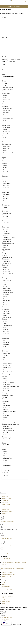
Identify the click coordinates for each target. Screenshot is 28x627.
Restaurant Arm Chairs (8, 118)
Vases (4, 284)
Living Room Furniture (8, 413)
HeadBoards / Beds (7, 161)
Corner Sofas (6, 426)
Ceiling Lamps (6, 300)
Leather (5, 346)
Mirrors (5, 104)
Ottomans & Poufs (7, 428)
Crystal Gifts (6, 269)
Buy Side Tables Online (8, 430)
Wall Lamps (6, 311)
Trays (4, 282)
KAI (4, 340)
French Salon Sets (7, 245)
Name (1, 611)
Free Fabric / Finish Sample (7, 521)
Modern (5, 451)
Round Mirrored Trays (8, 280)
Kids (4, 447)
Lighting (5, 298)
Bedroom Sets (6, 369)
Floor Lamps (6, 304)
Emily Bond (6, 338)
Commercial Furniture (8, 87)
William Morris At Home (8, 237)
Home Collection (7, 239)
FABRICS (5, 235)
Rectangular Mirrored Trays (9, 278)
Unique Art (5, 253)
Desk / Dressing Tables (8, 152)
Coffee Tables (6, 93)
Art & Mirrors (6, 249)
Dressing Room (6, 365)
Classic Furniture (7, 241)
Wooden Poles (6, 261)
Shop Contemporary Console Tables (11, 424)
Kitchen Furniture (7, 407)
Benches (5, 417)
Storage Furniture (7, 437)
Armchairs (5, 91)
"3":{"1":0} (6, 83)
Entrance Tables (6, 99)
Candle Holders (6, 288)
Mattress (5, 163)
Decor (4, 247)
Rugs (4, 443)
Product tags (5, 475)
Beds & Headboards (7, 371)
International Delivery (5, 545)
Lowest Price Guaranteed (6, 538)
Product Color (5, 467)
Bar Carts (5, 409)
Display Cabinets (7, 393)
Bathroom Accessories (8, 292)
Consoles (5, 95)
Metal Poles (6, 259)
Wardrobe (5, 380)
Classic (5, 460)
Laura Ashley (6, 192)
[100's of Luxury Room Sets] (2, 551)
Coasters (5, 267)
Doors (4, 97)
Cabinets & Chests (7, 438)
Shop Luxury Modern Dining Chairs (11, 386)
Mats (4, 449)
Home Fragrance (7, 286)
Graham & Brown (7, 190)
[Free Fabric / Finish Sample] (2, 519)
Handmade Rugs (7, 444)
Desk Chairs (6, 401)
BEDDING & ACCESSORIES (10, 180)
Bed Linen (5, 321)
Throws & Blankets (7, 325)
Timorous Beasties (7, 203)
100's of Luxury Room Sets (7, 553)
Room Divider (6, 110)
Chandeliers (6, 302)
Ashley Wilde (6, 222)
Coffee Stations (6, 146)
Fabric (4, 327)
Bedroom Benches (7, 367)
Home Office (6, 397)
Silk (4, 357)
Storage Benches (7, 441)
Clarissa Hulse (6, 187)
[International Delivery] (2, 543)
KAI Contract (6, 342)
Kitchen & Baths (7, 290)
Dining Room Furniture (8, 382)
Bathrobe (5, 319)
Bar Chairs (5, 120)
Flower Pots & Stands (8, 273)
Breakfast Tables (7, 144)
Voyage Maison (6, 205)
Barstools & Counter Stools (9, 411)
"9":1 (4, 85)
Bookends (5, 265)
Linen (4, 349)
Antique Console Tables (8, 243)
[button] (25, 3)
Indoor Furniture (7, 101)
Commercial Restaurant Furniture (10, 117)
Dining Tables (6, 127)
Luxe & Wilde (6, 194)
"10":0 (4, 79)
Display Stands (6, 271)
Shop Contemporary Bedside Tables (11, 374)
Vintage (5, 453)
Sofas (4, 114)
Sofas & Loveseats (7, 432)
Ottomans (5, 106)
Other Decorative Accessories (9, 276)
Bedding (5, 181)
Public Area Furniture (8, 89)
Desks (4, 403)
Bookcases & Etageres (8, 399)
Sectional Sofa (6, 131)
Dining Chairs (6, 125)
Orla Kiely (5, 196)
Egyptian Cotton (7, 317)
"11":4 (4, 81)
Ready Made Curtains (8, 221)
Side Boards (6, 169)
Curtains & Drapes (7, 257)
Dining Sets (6, 388)
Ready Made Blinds (7, 215)
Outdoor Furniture (7, 108)
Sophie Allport (6, 200)
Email (1, 613)
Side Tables (5, 112)
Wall (4, 455)
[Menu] (3, 3)
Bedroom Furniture (7, 363)
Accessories (5, 176)
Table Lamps (6, 309)
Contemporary (7, 462)
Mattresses (5, 378)
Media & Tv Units (7, 435)
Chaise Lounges (6, 419)
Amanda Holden (6, 183)
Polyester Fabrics (7, 353)
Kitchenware (6, 294)
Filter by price (5, 64)
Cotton (4, 336)
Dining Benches (6, 384)
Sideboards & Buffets (8, 395)
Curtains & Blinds (7, 213)
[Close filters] (0, 489)
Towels (5, 207)
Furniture (5, 362)
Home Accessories (7, 263)
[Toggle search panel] (1, 6)
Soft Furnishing (6, 313)
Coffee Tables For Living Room (10, 422)
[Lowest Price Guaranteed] (2, 536)
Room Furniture (6, 136)
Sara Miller (5, 198)
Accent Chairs (6, 415)
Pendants (5, 307)
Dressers (5, 376)
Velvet (4, 359)
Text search (4, 59)
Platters (5, 296)
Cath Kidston (6, 185)
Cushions (5, 178)
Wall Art (5, 255)
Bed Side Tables (6, 142)
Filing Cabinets (6, 405)
